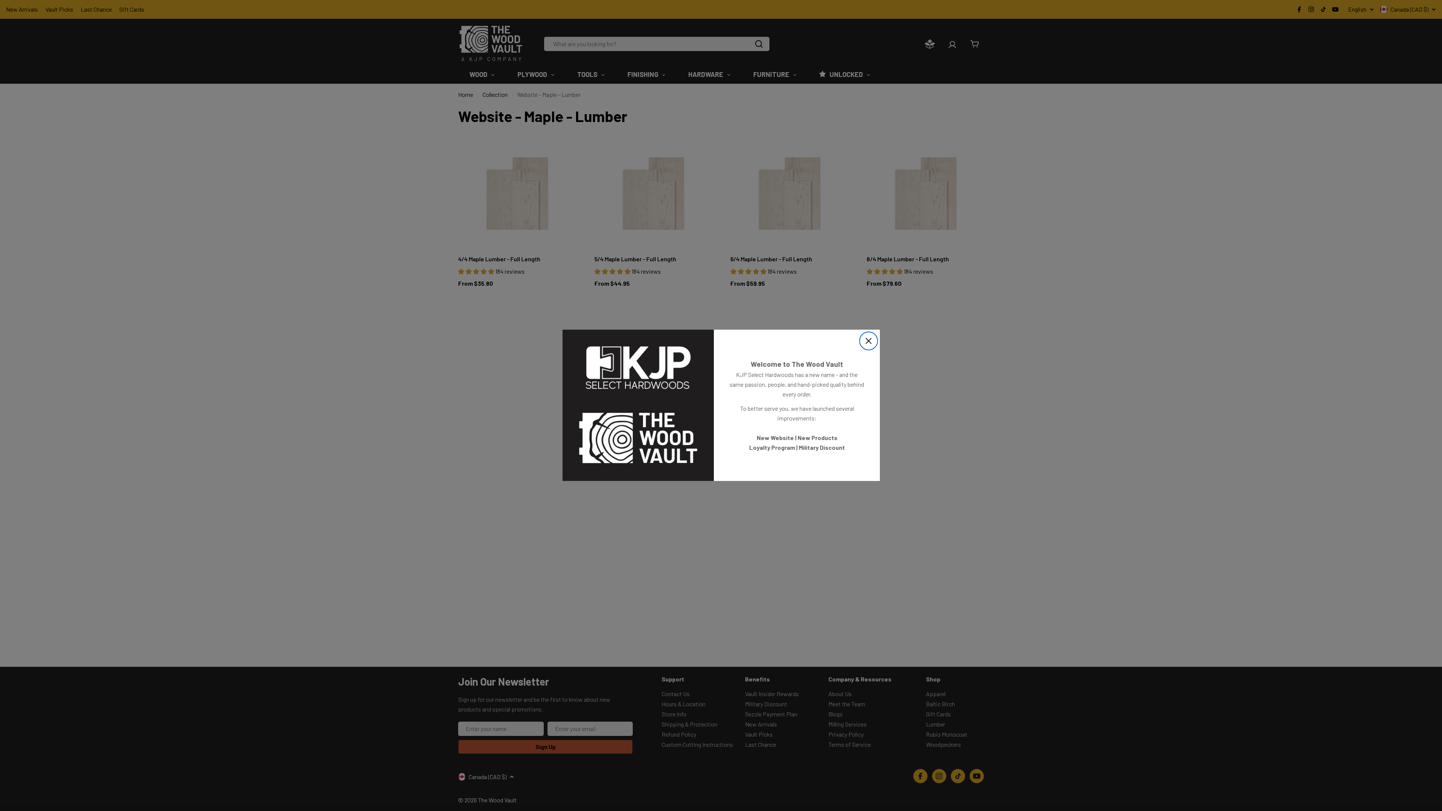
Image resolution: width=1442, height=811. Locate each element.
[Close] (868, 340)
